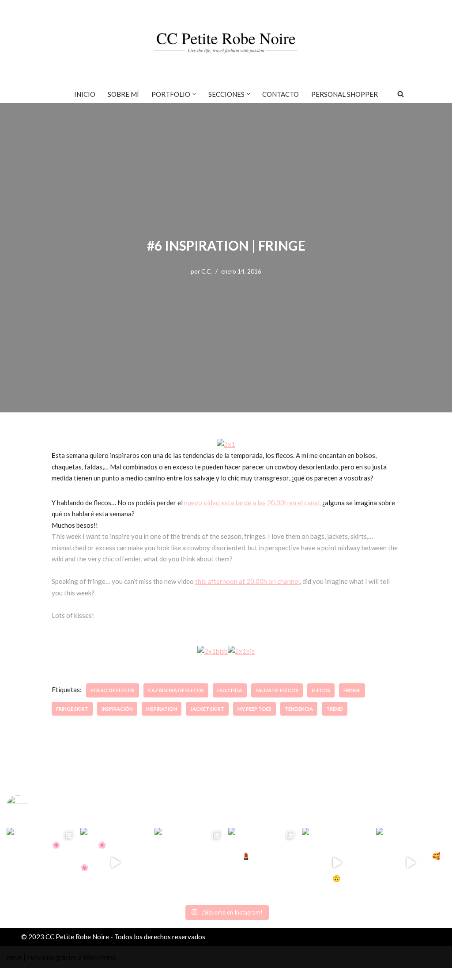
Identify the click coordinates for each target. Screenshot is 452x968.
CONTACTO (280, 94)
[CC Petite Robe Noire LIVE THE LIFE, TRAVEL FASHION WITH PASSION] (226, 42)
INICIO (84, 94)
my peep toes (254, 709)
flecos (321, 690)
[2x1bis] (241, 651)
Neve (14, 957)
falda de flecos (277, 690)
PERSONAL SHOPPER (344, 94)
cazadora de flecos (176, 690)
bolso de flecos (112, 690)
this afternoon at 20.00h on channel (247, 581)
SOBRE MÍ (123, 94)
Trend (334, 709)
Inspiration (161, 709)
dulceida (229, 690)
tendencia (299, 709)
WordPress (100, 957)
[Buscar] (400, 94)
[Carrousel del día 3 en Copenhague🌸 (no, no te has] (41, 862)
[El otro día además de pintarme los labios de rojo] (263, 862)
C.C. (206, 271)
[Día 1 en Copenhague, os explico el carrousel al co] (189, 862)
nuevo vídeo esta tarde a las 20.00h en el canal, (252, 503)
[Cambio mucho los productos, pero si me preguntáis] (336, 862)
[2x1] (226, 444)
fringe (352, 690)
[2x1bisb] (212, 651)
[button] (194, 94)
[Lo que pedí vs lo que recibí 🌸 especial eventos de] (115, 862)
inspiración (117, 709)
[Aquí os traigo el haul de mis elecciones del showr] (410, 862)
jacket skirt (207, 709)
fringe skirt (72, 709)
